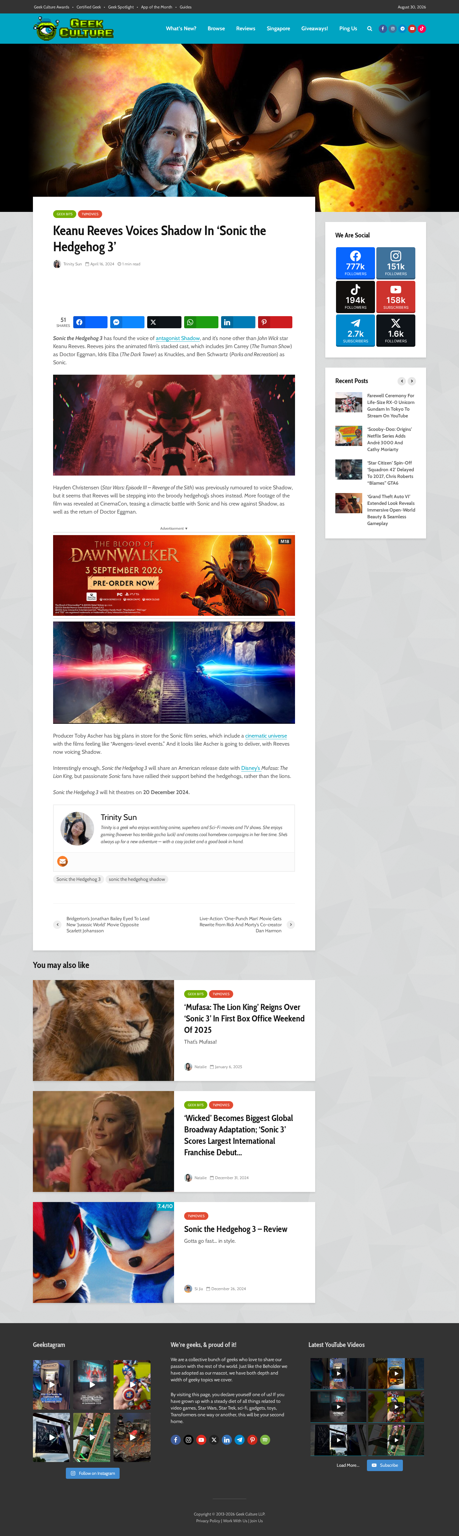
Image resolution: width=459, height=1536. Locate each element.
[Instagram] (188, 1440)
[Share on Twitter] (164, 322)
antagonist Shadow (178, 338)
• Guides (183, 6)
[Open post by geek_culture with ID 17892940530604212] (91, 1437)
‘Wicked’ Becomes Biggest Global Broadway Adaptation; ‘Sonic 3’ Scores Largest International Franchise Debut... (238, 1135)
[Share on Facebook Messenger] (127, 322)
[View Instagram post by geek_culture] (65, 1405)
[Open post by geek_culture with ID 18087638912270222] (91, 1384)
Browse (216, 28)
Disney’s (251, 768)
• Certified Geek (86, 6)
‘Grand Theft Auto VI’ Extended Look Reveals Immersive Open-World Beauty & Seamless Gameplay (391, 509)
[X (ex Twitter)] (214, 1440)
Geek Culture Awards (51, 6)
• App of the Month (154, 6)
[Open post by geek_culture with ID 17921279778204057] (51, 1437)
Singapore (278, 28)
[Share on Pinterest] (275, 322)
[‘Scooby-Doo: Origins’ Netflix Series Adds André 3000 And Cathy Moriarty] (348, 435)
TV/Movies (90, 214)
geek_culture (51, 1365)
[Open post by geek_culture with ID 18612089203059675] (51, 1384)
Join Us (256, 1520)
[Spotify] (265, 1440)
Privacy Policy (208, 1520)
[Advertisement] (175, 292)
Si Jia (198, 1288)
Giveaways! (314, 28)
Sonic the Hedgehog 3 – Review (235, 1229)
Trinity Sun (72, 263)
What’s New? (181, 28)
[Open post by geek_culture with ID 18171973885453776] (132, 1384)
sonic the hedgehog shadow (137, 879)
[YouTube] (201, 1440)
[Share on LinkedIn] (238, 322)
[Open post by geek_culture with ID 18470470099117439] (132, 1437)
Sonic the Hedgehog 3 (78, 879)
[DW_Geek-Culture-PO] (174, 575)
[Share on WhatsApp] (201, 322)
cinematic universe (266, 736)
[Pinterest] (252, 1440)
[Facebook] (176, 1440)
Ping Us (348, 28)
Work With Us (235, 1520)
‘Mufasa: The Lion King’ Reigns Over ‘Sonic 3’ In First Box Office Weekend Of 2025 (244, 1018)
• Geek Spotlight (119, 6)
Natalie (200, 1066)
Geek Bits (65, 214)
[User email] (62, 861)
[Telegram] (240, 1440)
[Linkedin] (227, 1440)
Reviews (245, 28)
